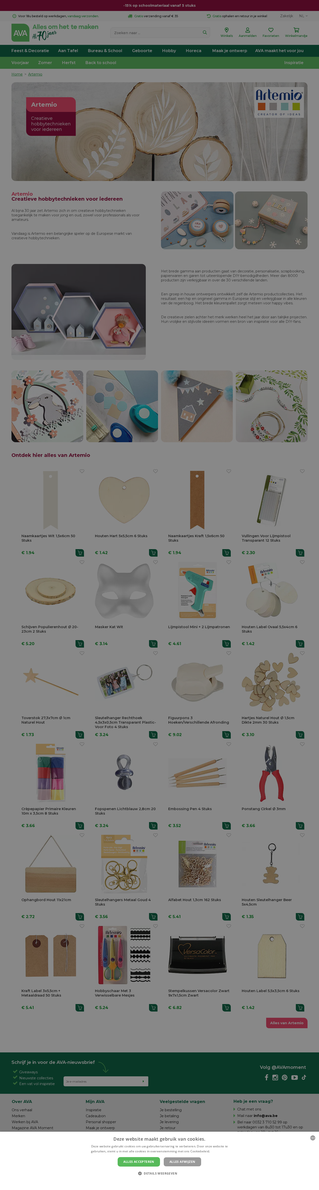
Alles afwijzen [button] (182, 1162)
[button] (159, 1173)
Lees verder (219, 1151)
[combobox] (312, 1137)
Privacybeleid (156, 1182)
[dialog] (159, 1161)
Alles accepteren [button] (138, 1162)
